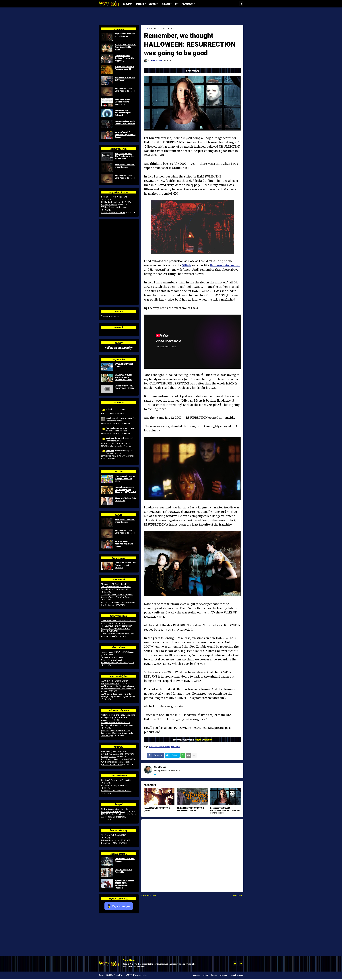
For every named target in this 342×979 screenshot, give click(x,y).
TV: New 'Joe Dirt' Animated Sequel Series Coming (125, 134)
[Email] (188, 755)
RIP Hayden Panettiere (110, 202)
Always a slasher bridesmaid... (114, 817)
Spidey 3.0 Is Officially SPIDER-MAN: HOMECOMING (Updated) (124, 884)
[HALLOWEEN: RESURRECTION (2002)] (159, 796)
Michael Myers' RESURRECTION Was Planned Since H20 (190, 809)
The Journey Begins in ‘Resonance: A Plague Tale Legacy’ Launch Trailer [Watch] (116, 628)
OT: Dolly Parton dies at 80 (112, 754)
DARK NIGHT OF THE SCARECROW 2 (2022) (124, 387)
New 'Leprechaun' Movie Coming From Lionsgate (125, 122)
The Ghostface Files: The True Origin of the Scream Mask (124, 156)
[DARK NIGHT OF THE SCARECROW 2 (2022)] (107, 389)
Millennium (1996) (108, 751)
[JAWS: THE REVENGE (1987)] (107, 367)
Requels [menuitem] (152, 3)
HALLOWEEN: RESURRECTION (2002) (157, 809)
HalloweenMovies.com (225, 265)
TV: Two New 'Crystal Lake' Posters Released (125, 89)
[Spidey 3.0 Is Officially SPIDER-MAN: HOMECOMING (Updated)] (107, 883)
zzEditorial (175, 747)
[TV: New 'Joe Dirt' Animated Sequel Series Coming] (107, 135)
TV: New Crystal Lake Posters (113, 207)
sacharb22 (110, 409)
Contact (196, 975)
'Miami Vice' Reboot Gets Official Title (125, 499)
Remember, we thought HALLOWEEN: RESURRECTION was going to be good (225, 810)
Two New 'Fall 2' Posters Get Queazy (125, 78)
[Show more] (194, 755)
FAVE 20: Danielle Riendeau (112, 814)
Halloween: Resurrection (162, 28)
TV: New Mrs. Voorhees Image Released (125, 35)
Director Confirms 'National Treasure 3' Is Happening (124, 58)
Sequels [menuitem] (127, 3)
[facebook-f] (241, 963)
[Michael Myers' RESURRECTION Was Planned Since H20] (192, 796)
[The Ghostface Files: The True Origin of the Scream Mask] (107, 156)
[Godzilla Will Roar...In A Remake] (107, 861)
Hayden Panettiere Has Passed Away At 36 (124, 67)
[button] (241, 3)
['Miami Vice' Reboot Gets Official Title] (107, 501)
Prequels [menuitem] (140, 3)
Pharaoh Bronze (112, 428)
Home (146, 28)
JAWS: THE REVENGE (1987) (124, 365)
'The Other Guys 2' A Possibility (123, 870)
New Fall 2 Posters (109, 205)
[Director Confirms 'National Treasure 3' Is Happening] (107, 58)
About (205, 975)
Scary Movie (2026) (109, 843)
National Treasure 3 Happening (114, 197)
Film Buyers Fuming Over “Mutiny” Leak (117, 663)
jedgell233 (110, 418)
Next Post (237, 896)
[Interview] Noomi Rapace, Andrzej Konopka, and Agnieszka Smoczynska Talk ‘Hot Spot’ (117, 733)
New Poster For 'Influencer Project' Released (123, 112)
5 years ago (126, 423)
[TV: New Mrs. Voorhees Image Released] (107, 37)
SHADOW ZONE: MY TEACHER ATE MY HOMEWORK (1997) (123, 377)
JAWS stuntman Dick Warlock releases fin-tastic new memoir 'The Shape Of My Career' (118, 688)
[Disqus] (192, 854)
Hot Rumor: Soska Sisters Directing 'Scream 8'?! (122, 101)
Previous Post (149, 896)
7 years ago (127, 446)
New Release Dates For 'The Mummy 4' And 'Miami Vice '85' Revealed (125, 489)
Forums (214, 975)
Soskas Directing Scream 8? (113, 213)
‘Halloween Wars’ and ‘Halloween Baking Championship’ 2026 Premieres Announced (118, 717)
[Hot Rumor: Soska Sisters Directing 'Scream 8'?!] (107, 102)
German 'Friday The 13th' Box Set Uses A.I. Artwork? (125, 565)
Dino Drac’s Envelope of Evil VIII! (114, 785)
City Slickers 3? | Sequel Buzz (111, 423)
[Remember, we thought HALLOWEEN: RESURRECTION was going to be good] (225, 796)
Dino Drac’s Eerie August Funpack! (115, 780)
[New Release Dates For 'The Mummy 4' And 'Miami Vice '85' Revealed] (107, 490)
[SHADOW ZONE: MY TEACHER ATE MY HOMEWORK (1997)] (107, 378)
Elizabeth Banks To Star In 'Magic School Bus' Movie (125, 478)
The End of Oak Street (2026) (113, 835)
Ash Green (110, 438)
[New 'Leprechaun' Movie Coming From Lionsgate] (107, 124)
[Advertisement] (171, 16)
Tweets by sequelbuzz (110, 316)
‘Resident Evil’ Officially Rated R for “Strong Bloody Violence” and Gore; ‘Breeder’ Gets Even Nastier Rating (116, 586)
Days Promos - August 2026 (113, 759)
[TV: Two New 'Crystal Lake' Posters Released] (107, 91)
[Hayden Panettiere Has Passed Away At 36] (107, 69)
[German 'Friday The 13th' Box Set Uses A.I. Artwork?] (107, 566)
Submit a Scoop (237, 975)
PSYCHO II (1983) (107, 413)
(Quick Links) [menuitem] (187, 3)
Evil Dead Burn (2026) (110, 840)
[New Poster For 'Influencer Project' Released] (107, 113)
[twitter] (155, 774)
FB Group (223, 975)
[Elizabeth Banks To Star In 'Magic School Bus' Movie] (107, 479)
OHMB (186, 265)
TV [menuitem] (176, 3)
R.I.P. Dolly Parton (108, 757)
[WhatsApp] (182, 755)
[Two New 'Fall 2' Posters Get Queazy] (107, 80)
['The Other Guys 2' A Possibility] (107, 872)
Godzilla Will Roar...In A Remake (125, 859)
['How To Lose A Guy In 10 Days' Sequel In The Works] (107, 48)
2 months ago (119, 413)
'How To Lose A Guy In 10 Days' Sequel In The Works (125, 47)
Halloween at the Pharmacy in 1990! (116, 791)
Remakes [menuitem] (166, 3)
